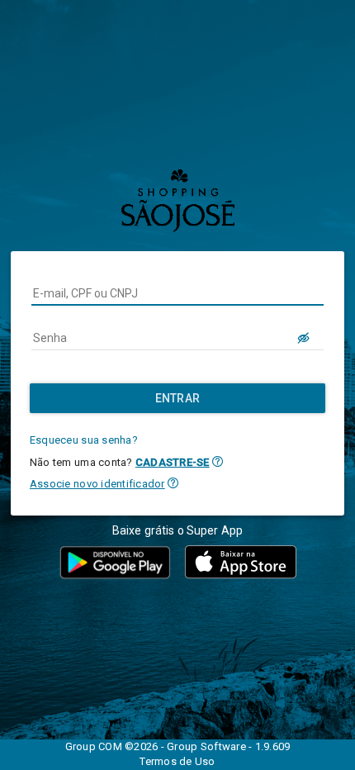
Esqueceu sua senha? (84, 440)
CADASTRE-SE (172, 462)
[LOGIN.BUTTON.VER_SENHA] (303, 337)
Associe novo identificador (97, 484)
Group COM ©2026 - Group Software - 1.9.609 (178, 746)
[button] (217, 461)
